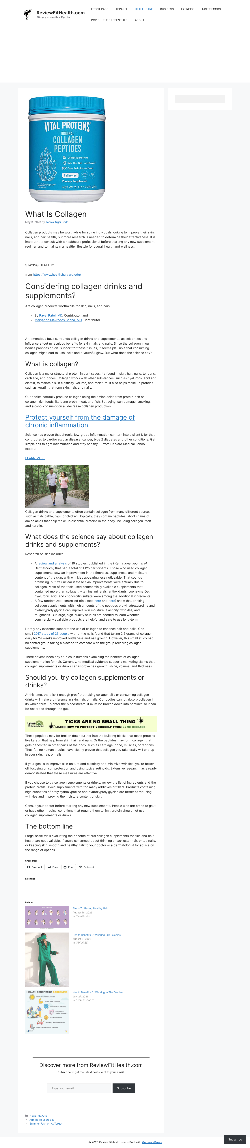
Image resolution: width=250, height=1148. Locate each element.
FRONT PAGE (99, 9)
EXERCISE (187, 9)
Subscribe (124, 1088)
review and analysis (52, 563)
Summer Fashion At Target (45, 1123)
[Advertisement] (125, 57)
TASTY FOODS (211, 9)
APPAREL (121, 9)
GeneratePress (152, 1142)
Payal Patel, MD (50, 315)
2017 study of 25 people (51, 633)
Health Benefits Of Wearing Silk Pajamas (97, 934)
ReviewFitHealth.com (61, 12)
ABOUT (139, 20)
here (97, 601)
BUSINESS (167, 9)
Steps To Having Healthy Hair (90, 908)
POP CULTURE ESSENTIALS (109, 20)
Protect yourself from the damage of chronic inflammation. (80, 421)
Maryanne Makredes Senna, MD (58, 320)
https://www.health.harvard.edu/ (57, 274)
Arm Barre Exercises (41, 1119)
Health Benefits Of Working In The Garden (98, 992)
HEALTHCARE (144, 9)
